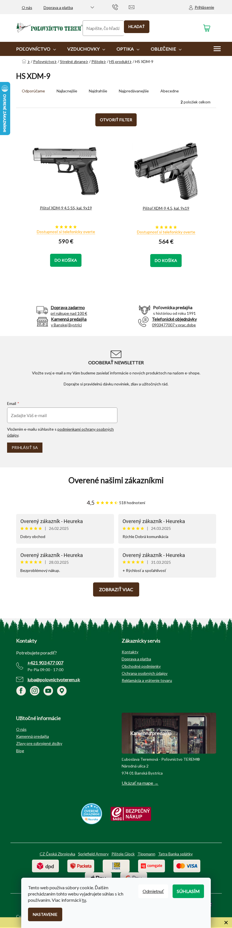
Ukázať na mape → (140, 783)
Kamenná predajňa (32, 736)
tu (84, 900)
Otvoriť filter (116, 119)
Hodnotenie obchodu (116, 480)
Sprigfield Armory (93, 853)
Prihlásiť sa (25, 447)
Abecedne (169, 90)
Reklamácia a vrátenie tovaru (147, 680)
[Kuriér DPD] (45, 865)
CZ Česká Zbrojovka (57, 853)
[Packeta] (80, 865)
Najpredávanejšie (134, 90)
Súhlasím (188, 891)
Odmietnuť (153, 891)
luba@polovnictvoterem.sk (53, 679)
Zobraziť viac (116, 589)
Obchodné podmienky (141, 666)
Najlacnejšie (67, 90)
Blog (20, 750)
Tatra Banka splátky (175, 853)
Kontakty (130, 651)
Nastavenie (45, 914)
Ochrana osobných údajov (144, 673)
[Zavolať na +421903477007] (120, 6)
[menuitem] (36, 49)
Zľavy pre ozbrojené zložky (39, 743)
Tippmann (146, 853)
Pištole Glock (123, 853)
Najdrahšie (98, 90)
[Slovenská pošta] (116, 865)
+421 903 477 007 (45, 662)
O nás (27, 7)
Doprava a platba (58, 7)
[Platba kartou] (186, 865)
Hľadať (136, 26)
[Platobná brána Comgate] (151, 865)
